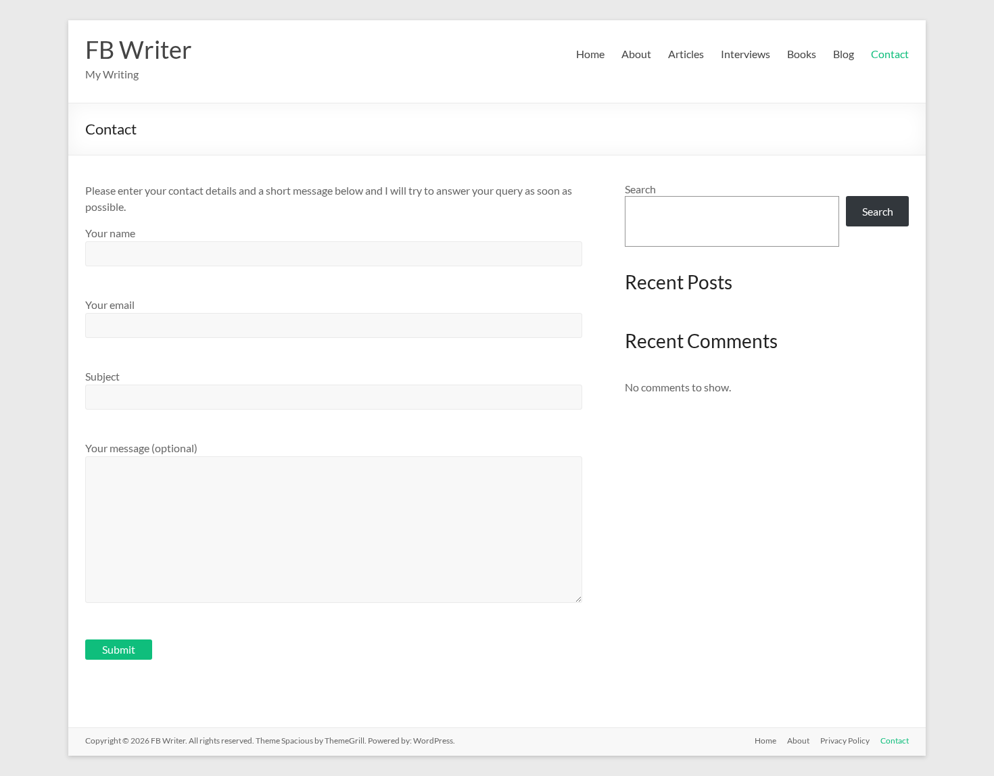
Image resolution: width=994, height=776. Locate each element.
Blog (843, 53)
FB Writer (138, 49)
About (636, 53)
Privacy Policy (845, 740)
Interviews (745, 53)
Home (590, 53)
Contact (890, 53)
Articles (686, 53)
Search (640, 189)
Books (801, 53)
